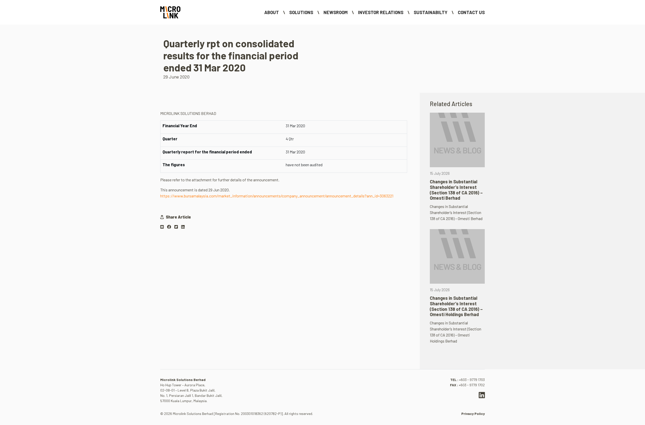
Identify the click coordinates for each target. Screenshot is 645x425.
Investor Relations (380, 12)
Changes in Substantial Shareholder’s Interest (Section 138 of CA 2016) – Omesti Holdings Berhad (456, 306)
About (271, 12)
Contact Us (471, 12)
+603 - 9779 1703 (472, 379)
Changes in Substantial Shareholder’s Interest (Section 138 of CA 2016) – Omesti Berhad (456, 190)
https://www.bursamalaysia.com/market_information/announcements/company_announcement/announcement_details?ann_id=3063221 (276, 195)
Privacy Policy (473, 413)
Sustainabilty (430, 12)
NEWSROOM (336, 12)
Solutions (301, 12)
